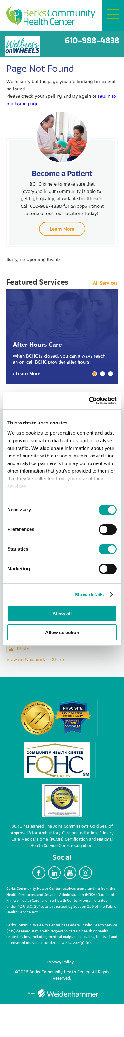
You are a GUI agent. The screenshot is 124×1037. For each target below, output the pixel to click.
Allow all (62, 613)
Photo (23, 649)
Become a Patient (62, 173)
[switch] (108, 529)
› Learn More (26, 374)
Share (58, 659)
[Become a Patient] (62, 137)
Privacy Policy (60, 962)
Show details (89, 594)
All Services (105, 283)
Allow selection (62, 632)
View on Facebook (25, 659)
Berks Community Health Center (50, 16)
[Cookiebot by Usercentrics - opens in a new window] (89, 401)
